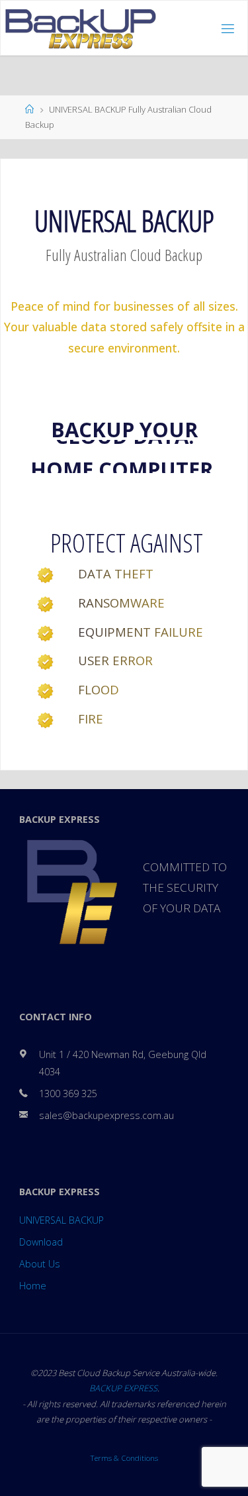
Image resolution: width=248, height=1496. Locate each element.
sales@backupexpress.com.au (106, 1115)
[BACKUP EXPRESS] (80, 28)
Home (32, 1285)
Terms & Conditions (124, 1458)
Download (41, 1242)
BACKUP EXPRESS (123, 1388)
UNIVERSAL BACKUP (61, 1220)
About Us (39, 1263)
